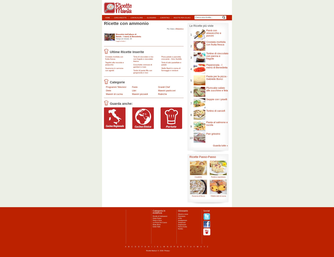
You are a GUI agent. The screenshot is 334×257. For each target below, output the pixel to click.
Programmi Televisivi (116, 87)
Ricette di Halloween (160, 216)
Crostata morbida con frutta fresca (114, 58)
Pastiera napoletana (218, 177)
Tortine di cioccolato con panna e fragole (217, 56)
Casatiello (198, 177)
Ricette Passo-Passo (202, 157)
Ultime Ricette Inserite (127, 52)
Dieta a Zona (157, 220)
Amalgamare (182, 220)
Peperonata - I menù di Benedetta (217, 66)
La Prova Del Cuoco (160, 222)
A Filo (180, 218)
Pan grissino (213, 133)
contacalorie (137, 18)
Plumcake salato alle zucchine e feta (217, 89)
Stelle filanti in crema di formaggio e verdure (170, 69)
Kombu (180, 229)
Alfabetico (179, 29)
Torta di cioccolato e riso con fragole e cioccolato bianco (143, 59)
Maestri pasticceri (167, 90)
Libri (134, 90)
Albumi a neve (183, 214)
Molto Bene (157, 225)
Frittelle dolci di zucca (218, 196)
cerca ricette (120, 18)
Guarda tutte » (220, 145)
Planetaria (181, 216)
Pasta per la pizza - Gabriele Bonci (217, 77)
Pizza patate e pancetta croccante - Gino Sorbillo (171, 58)
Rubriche (162, 94)
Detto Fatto (156, 227)
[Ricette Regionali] (115, 128)
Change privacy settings (179, 251)
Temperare (182, 222)
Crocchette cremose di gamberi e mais (142, 66)
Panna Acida (182, 227)
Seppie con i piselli (216, 99)
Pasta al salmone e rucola (217, 123)
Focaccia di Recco (198, 196)
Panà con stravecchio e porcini (213, 33)
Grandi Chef (164, 87)
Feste (135, 87)
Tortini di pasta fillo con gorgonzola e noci (142, 71)
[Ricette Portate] (171, 128)
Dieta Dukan (157, 218)
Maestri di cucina (114, 94)
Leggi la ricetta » (121, 41)
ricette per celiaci (182, 18)
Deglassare (182, 225)
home (107, 18)
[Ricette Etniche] (143, 128)
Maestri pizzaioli (140, 94)
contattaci (165, 18)
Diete (108, 90)
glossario (151, 18)
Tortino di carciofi (215, 110)
